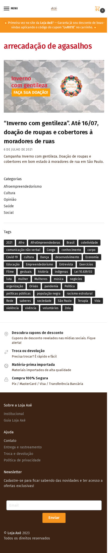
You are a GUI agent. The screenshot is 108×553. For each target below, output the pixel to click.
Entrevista (66, 264)
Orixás (33, 286)
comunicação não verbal (23, 250)
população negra (49, 293)
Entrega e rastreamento (23, 447)
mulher (23, 279)
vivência (30, 308)
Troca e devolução (18, 454)
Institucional (14, 414)
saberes (25, 301)
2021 (9, 242)
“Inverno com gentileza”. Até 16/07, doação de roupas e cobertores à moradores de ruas (51, 132)
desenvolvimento (67, 257)
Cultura (9, 193)
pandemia (51, 286)
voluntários (51, 308)
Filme (10, 271)
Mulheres (40, 279)
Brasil (71, 242)
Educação (13, 264)
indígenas (61, 271)
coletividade (89, 242)
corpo (91, 250)
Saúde (9, 206)
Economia (92, 257)
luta (9, 279)
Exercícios (86, 264)
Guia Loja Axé (15, 420)
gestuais (26, 271)
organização (14, 286)
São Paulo (65, 301)
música (59, 279)
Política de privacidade (22, 460)
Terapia (83, 301)
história (43, 271)
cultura (29, 257)
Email (11, 497)
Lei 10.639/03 (83, 271)
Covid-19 (12, 257)
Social (9, 213)
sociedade (44, 301)
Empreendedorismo (39, 264)
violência (12, 308)
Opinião (10, 199)
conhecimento (71, 250)
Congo (51, 250)
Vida (97, 301)
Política (70, 286)
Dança (44, 257)
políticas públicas (18, 293)
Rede (9, 301)
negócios (76, 279)
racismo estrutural (80, 293)
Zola (68, 308)
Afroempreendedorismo (23, 186)
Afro (21, 242)
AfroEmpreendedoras (45, 242)
